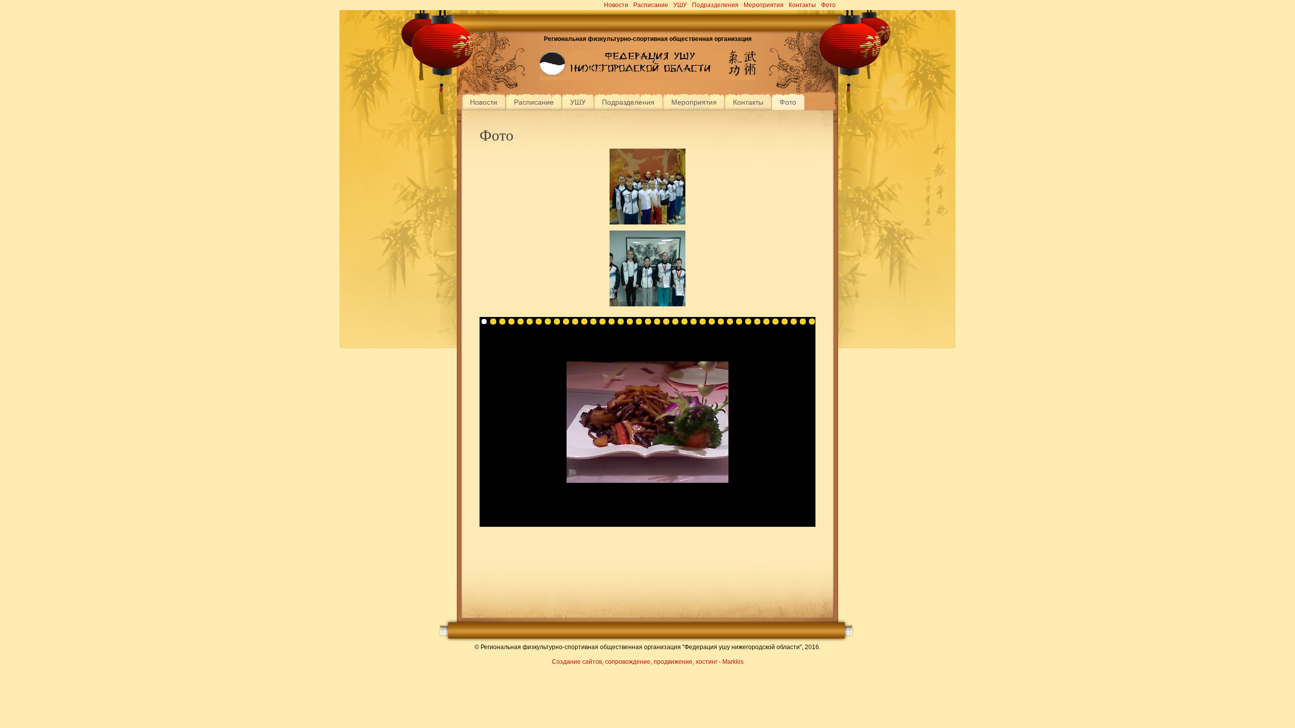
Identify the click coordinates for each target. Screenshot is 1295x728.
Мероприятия (764, 5)
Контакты (802, 5)
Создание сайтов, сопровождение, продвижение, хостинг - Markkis (648, 661)
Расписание (650, 5)
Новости (616, 5)
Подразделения (715, 5)
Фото (828, 5)
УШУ (680, 5)
